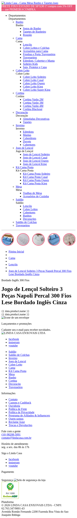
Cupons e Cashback (20, 402)
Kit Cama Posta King (35, 183)
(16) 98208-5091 (11, 434)
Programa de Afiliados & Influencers (29, 415)
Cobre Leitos (30, 209)
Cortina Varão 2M (33, 99)
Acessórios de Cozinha (36, 196)
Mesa (19, 186)
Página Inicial (16, 251)
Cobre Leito (22, 70)
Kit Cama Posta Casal (35, 176)
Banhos (27, 215)
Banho (19, 21)
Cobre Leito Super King (36, 89)
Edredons (28, 131)
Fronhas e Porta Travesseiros (39, 54)
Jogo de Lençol (24, 147)
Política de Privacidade (21, 412)
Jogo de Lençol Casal (35, 157)
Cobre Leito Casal (33, 80)
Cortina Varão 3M (33, 102)
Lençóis (27, 44)
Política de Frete (18, 409)
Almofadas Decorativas (36, 118)
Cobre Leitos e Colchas (36, 47)
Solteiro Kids (30, 63)
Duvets (27, 141)
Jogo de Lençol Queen (36, 160)
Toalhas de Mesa (32, 193)
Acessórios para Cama (35, 51)
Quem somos (16, 418)
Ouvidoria (14, 405)
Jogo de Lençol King (35, 164)
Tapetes (27, 122)
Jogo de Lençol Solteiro (36, 154)
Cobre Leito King (33, 86)
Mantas (27, 134)
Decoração (22, 112)
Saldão (19, 199)
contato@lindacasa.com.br (16, 437)
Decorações (29, 218)
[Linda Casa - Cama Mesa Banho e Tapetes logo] (29, 2)
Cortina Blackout (32, 109)
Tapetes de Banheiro (34, 31)
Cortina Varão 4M (33, 105)
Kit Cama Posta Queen (36, 180)
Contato (13, 399)
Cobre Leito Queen (34, 83)
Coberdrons (29, 138)
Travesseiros (30, 57)
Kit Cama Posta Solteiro (36, 173)
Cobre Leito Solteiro (34, 76)
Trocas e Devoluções (20, 425)
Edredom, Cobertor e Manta (39, 60)
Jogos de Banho (32, 28)
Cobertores (29, 144)
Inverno (20, 125)
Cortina (20, 93)
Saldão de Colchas (26, 222)
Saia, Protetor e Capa (35, 67)
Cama (19, 38)
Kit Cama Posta (24, 167)
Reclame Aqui (17, 421)
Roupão (27, 34)
